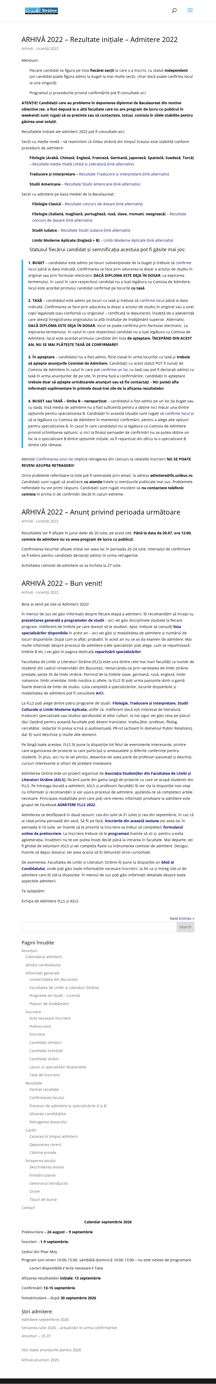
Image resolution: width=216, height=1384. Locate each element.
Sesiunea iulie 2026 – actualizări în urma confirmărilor (69, 1327)
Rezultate (34, 1083)
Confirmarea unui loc (54, 459)
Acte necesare (78, 1268)
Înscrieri (29, 1241)
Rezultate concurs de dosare (90, 203)
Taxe (99, 1268)
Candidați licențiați (46, 1050)
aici (143, 92)
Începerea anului (41, 1160)
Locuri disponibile (46, 1268)
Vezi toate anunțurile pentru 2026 (51, 1349)
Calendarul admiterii (44, 956)
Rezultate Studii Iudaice (82, 230)
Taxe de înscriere (45, 1074)
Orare (35, 1191)
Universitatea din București (54, 979)
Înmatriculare (34, 1297)
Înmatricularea (43, 1175)
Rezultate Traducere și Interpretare (110, 174)
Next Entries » (182, 918)
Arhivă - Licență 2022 (40, 48)
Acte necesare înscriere (50, 1018)
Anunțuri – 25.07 (36, 1335)
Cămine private (43, 1152)
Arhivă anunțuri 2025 (40, 1359)
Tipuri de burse (43, 1199)
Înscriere (33, 1011)
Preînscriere (40, 1026)
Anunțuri (29, 950)
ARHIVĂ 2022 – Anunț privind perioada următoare (101, 512)
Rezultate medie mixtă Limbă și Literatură (69, 164)
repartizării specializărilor (118, 651)
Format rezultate (44, 1089)
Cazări (31, 1130)
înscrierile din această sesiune (132, 820)
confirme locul (152, 300)
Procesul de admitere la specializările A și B (68, 1105)
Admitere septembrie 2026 (45, 1319)
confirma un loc (114, 369)
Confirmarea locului (47, 1097)
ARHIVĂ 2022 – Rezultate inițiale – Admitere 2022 (100, 39)
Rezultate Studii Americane (88, 184)
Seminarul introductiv (49, 1183)
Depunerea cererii (46, 1144)
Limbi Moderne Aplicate (125, 240)
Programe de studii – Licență (55, 995)
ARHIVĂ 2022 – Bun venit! (62, 583)
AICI (100, 693)
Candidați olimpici (46, 1042)
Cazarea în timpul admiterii (54, 1136)
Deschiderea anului (47, 1166)
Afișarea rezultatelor (40, 1278)
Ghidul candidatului (43, 964)
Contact (28, 1207)
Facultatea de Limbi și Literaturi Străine (64, 987)
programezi (118, 833)
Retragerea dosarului (48, 1121)
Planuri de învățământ (49, 1003)
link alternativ (120, 164)
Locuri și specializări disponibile (58, 1066)
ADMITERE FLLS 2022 (76, 804)
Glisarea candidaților (48, 1113)
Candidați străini (44, 1058)
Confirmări (31, 1287)
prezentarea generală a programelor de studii (63, 620)
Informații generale (43, 973)
